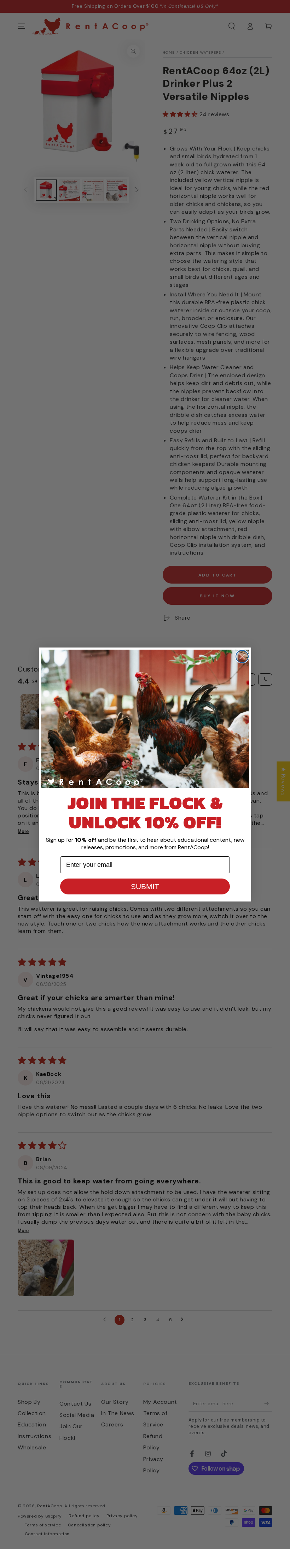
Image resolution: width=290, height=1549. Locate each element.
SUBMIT (145, 886)
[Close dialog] (242, 656)
